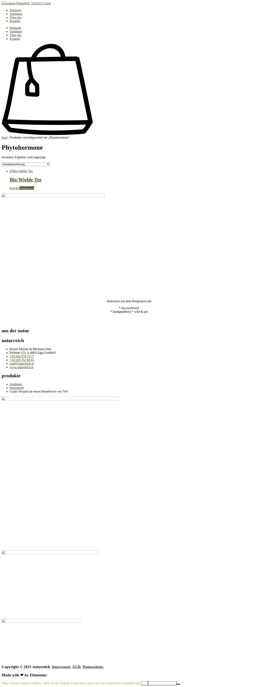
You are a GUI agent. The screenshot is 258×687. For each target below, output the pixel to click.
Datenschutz (93, 667)
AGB (76, 667)
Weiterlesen (26, 188)
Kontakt (15, 21)
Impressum (61, 667)
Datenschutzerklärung (162, 683)
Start (4, 137)
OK (144, 683)
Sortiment (16, 13)
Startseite (15, 10)
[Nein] (178, 684)
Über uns (15, 17)
